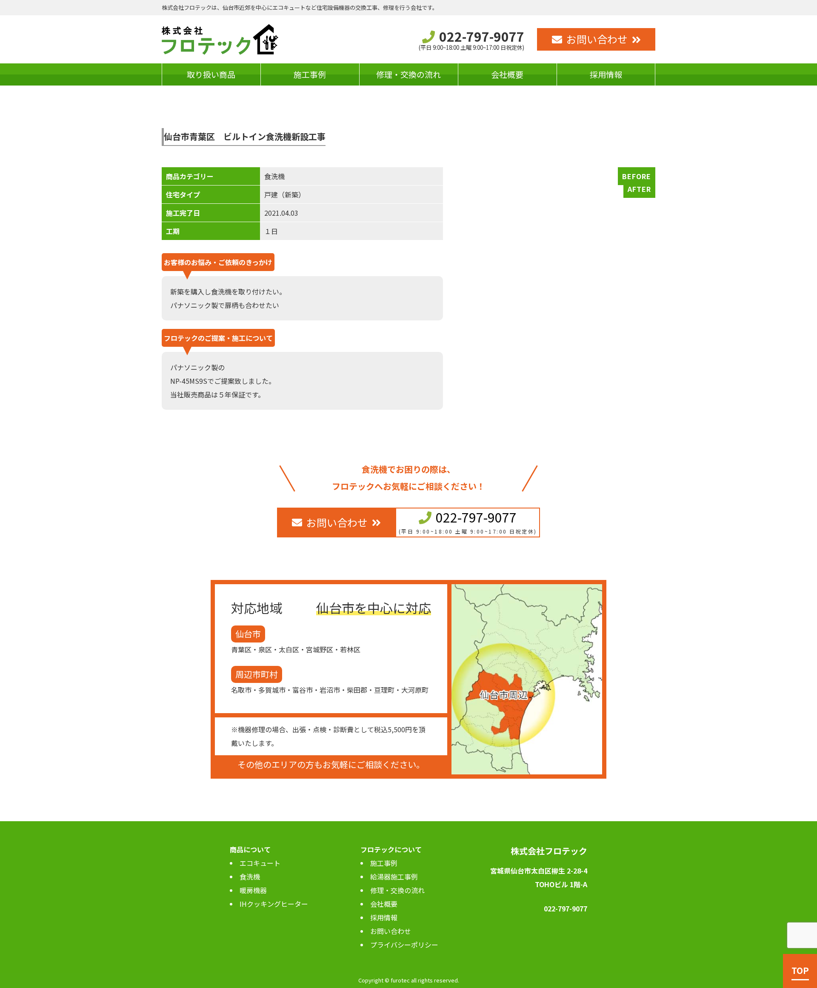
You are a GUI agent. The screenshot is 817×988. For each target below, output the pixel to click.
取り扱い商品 (211, 74)
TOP (800, 970)
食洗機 (250, 876)
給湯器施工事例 (394, 876)
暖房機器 (253, 890)
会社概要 (507, 74)
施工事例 (310, 74)
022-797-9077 (476, 517)
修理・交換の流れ (408, 74)
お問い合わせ (597, 38)
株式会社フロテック (549, 851)
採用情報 (606, 74)
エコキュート (260, 863)
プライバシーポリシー (404, 944)
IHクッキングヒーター (274, 904)
